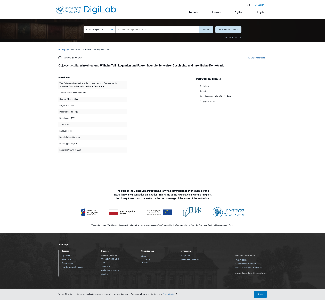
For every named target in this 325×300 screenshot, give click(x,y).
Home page (63, 49)
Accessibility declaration (245, 263)
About (143, 256)
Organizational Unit (110, 259)
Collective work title (110, 270)
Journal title (106, 266)
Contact (144, 262)
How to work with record (72, 267)
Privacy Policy (169, 294)
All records (66, 259)
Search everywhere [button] (94, 29)
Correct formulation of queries (248, 267)
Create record (67, 263)
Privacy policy (241, 260)
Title (103, 262)
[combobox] (157, 29)
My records (66, 255)
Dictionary (145, 259)
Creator (104, 274)
